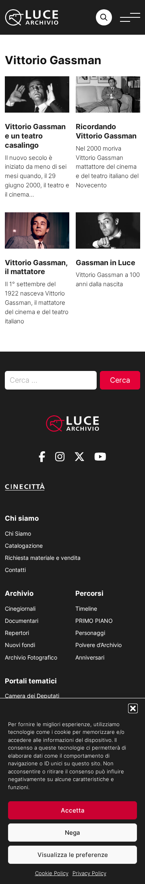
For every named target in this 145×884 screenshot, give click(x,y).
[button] (133, 708)
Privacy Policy (89, 873)
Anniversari (89, 657)
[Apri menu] (130, 17)
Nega (72, 832)
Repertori (17, 632)
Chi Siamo (18, 533)
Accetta (73, 810)
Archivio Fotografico (31, 657)
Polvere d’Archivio (98, 644)
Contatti (15, 569)
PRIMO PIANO (94, 620)
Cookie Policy (51, 873)
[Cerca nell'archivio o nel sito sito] (104, 17)
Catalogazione (24, 545)
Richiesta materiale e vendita (43, 557)
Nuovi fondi (20, 644)
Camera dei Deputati (32, 695)
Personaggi (90, 632)
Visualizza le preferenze (72, 855)
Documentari (21, 620)
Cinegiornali (20, 608)
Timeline (86, 608)
